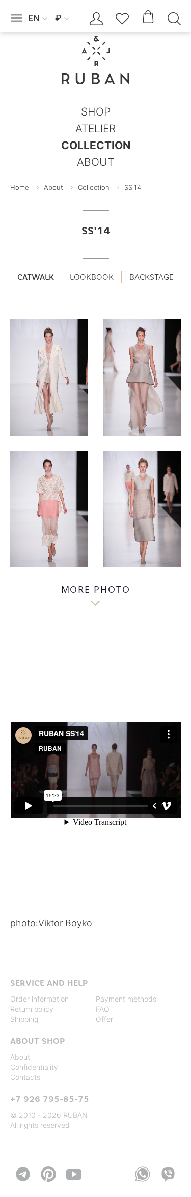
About (20, 1056)
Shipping (24, 1019)
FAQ (103, 1009)
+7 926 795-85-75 (49, 1099)
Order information (39, 998)
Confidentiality (34, 1067)
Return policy (31, 1009)
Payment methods (126, 998)
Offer (104, 1019)
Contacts (25, 1077)
